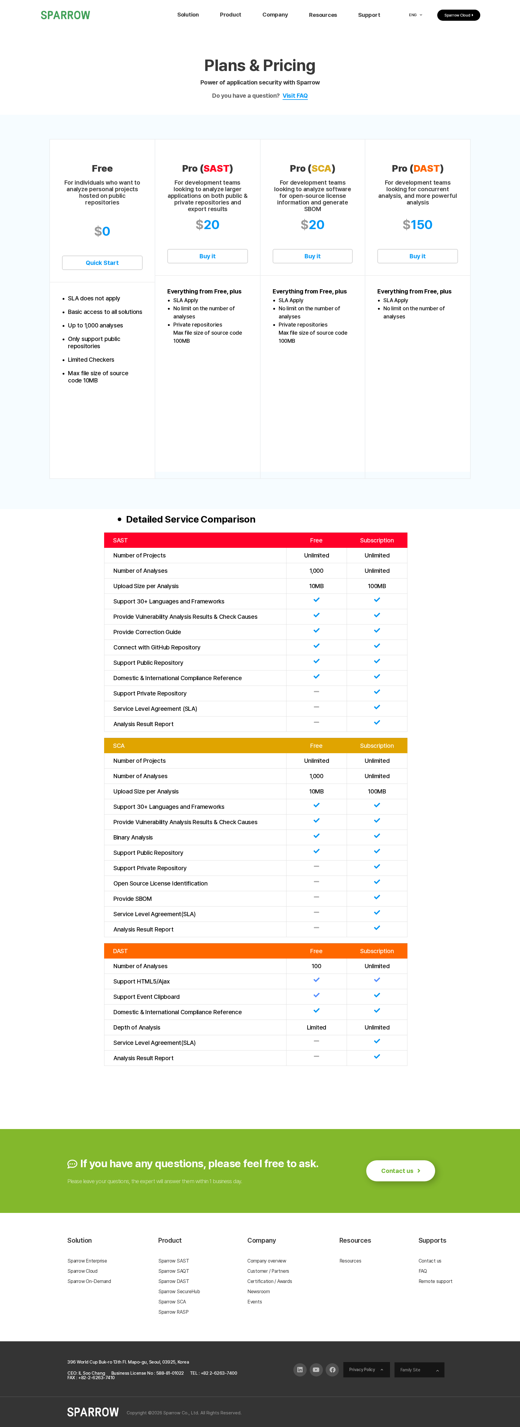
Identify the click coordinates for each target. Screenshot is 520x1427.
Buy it (208, 256)
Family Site (410, 1369)
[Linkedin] (300, 1369)
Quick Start (102, 262)
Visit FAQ (295, 95)
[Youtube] (316, 1369)
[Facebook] (332, 1369)
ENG (413, 15)
